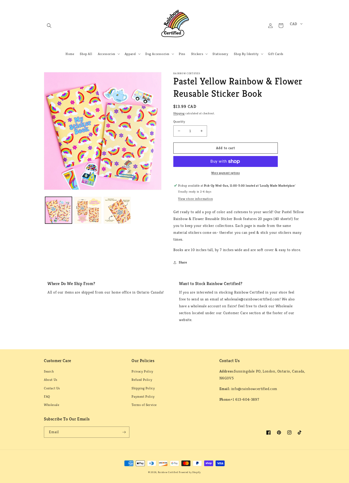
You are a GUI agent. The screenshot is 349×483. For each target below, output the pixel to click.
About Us (50, 379)
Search (49, 371)
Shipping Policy (143, 388)
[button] (49, 25)
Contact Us (52, 388)
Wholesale (51, 405)
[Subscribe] (124, 432)
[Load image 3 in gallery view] (117, 210)
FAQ (47, 396)
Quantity (179, 122)
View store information (195, 199)
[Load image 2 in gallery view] (87, 210)
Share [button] (183, 262)
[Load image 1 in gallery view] (58, 210)
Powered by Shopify (190, 472)
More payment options (225, 173)
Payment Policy (143, 396)
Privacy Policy (142, 371)
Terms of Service (144, 405)
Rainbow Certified (168, 472)
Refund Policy (142, 379)
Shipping (179, 113)
